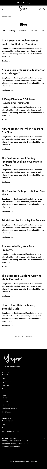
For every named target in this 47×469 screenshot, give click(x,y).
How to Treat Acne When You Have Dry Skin (22, 130)
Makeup (12, 30)
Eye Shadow (6, 412)
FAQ (3, 424)
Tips (42, 30)
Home (4, 16)
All (4, 30)
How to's (22, 30)
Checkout (5, 385)
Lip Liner (5, 401)
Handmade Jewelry (9, 408)
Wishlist (5, 374)
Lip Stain (5, 397)
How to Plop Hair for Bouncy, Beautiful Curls (19, 307)
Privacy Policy (7, 421)
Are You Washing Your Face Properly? (18, 248)
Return (4, 389)
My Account (6, 382)
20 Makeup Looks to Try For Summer (23, 220)
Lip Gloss (5, 405)
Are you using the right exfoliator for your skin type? (23, 71)
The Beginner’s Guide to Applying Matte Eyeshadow (22, 277)
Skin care (33, 30)
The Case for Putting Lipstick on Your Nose (23, 192)
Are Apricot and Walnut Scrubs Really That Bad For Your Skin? (20, 42)
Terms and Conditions (10, 431)
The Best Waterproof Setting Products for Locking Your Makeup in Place (22, 161)
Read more (6, 61)
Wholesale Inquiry (23, 3)
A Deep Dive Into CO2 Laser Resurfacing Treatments (18, 101)
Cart (3, 378)
